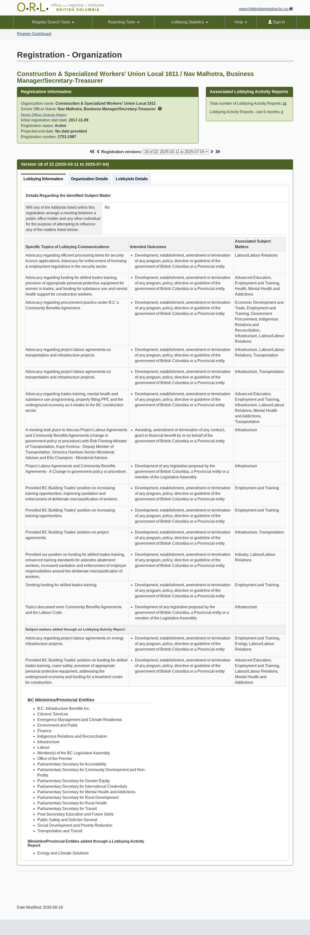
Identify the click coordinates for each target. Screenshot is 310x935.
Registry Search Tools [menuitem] (51, 22)
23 (285, 103)
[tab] (43, 179)
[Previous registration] (98, 152)
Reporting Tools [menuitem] (121, 22)
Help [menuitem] (239, 22)
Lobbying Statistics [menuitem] (187, 22)
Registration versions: (121, 152)
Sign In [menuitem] (278, 22)
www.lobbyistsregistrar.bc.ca (264, 9)
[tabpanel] (155, 522)
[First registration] (92, 152)
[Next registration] (212, 152)
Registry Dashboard (34, 34)
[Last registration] (218, 152)
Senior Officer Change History (44, 115)
